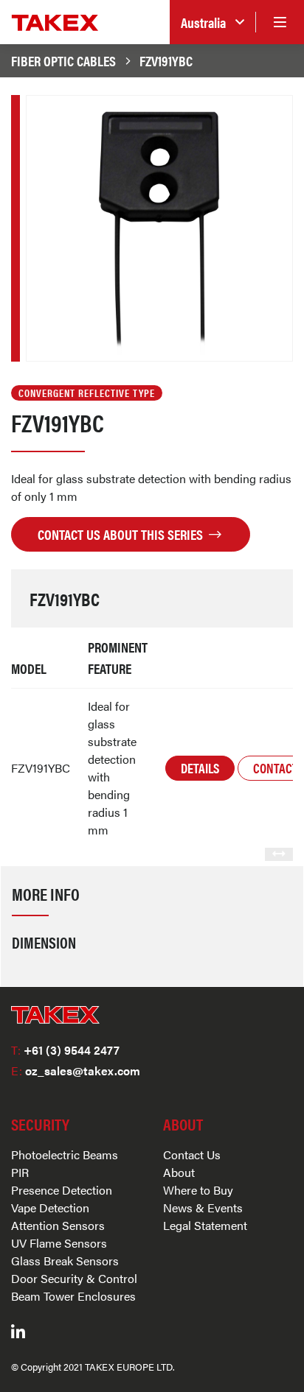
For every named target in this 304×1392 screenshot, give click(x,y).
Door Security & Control (74, 1278)
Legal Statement (205, 1225)
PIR (20, 1172)
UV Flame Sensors (59, 1242)
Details (200, 768)
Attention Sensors (58, 1225)
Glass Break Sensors (65, 1260)
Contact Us (192, 1154)
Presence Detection (61, 1189)
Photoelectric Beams (64, 1154)
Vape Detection (50, 1207)
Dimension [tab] (44, 942)
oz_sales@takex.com (75, 1070)
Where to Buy (198, 1189)
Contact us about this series (122, 534)
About (179, 1172)
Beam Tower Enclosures (73, 1295)
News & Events (203, 1207)
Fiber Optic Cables (63, 60)
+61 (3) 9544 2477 (65, 1049)
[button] (212, 22)
